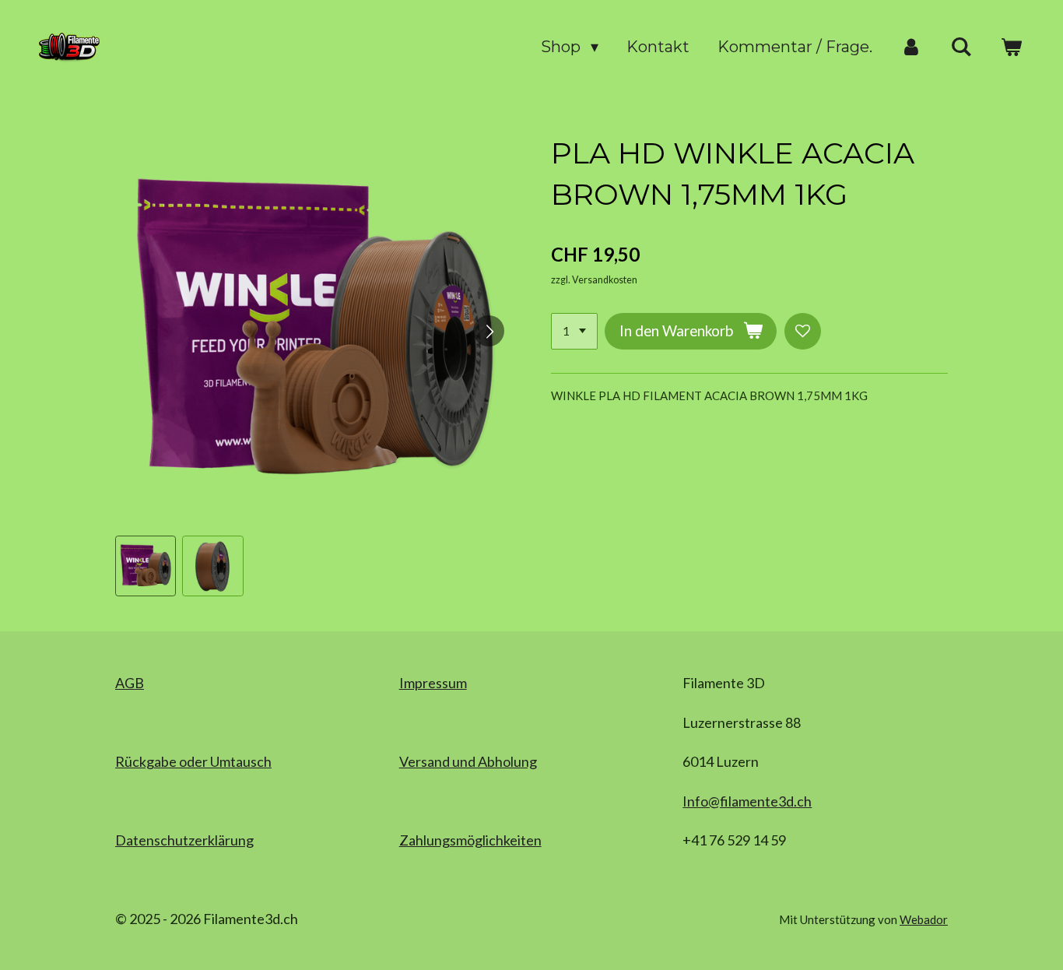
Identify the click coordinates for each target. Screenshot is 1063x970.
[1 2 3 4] (574, 331)
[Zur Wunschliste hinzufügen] (802, 331)
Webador (924, 919)
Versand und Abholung (468, 761)
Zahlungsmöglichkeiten (470, 840)
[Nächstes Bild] (488, 330)
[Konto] (911, 47)
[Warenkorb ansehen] (1011, 47)
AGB (129, 682)
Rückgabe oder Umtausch (193, 761)
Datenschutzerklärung (184, 840)
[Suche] (961, 47)
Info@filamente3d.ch (747, 801)
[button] (145, 566)
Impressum (433, 682)
